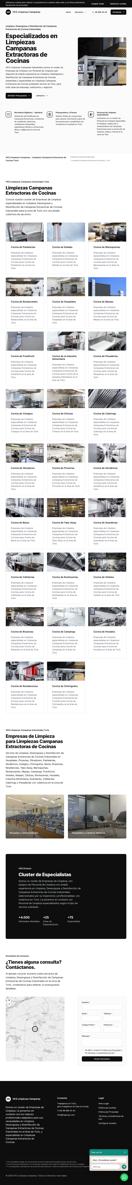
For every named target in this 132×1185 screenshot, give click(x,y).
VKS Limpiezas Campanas (26, 12)
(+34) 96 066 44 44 (66, 1110)
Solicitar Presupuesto (17, 95)
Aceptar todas (98, 4)
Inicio (68, 12)
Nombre (86, 1002)
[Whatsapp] (124, 1177)
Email (85, 1013)
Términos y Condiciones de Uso (101, 1053)
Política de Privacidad (111, 1050)
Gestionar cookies (118, 4)
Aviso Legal (103, 1103)
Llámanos (40, 95)
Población (109, 1025)
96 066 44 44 (101, 12)
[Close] (124, 1152)
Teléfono (108, 1013)
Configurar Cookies (107, 1123)
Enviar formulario (102, 1059)
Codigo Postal (88, 1025)
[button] (35, 1029)
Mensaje (86, 1036)
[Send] (124, 1166)
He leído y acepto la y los (103, 1051)
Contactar (117, 12)
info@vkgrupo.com (66, 1115)
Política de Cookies (107, 1108)
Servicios (79, 12)
